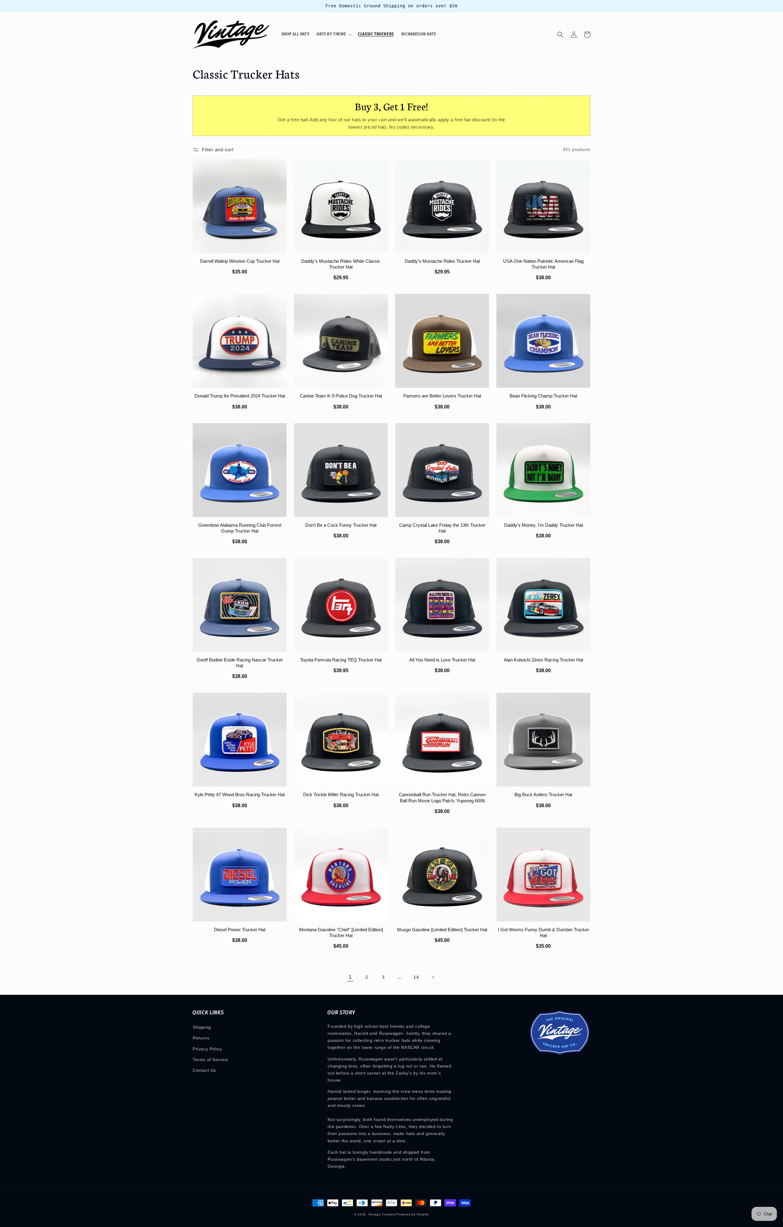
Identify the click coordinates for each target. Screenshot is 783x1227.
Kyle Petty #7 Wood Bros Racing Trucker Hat (240, 794)
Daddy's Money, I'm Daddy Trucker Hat (543, 525)
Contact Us (204, 1070)
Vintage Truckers (381, 1214)
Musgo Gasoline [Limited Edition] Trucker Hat (442, 929)
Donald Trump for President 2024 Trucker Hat (240, 395)
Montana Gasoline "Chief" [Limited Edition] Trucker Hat (341, 932)
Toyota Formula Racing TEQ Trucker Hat (341, 659)
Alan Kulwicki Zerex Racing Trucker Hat (543, 659)
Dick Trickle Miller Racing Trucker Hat (341, 794)
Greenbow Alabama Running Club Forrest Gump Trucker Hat (239, 527)
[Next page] (433, 977)
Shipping (202, 1027)
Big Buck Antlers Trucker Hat (543, 794)
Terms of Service (210, 1059)
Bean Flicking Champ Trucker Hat (543, 395)
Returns (201, 1037)
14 (416, 977)
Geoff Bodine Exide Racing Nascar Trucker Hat (240, 662)
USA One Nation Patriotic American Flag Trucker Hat (543, 263)
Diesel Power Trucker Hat (239, 929)
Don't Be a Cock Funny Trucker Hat (341, 525)
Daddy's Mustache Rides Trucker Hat (442, 261)
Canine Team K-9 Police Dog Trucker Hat (341, 395)
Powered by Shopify (412, 1214)
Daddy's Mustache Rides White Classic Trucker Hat (340, 263)
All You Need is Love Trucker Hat (442, 659)
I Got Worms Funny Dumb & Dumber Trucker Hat (543, 932)
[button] (333, 34)
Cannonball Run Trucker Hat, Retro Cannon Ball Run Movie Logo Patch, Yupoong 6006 (442, 797)
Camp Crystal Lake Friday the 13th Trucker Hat (442, 527)
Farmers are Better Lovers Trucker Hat (442, 395)
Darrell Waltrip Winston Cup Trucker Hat (240, 261)
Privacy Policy (207, 1048)
